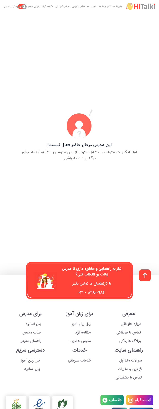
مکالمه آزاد (47, 6)
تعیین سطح (29, 7)
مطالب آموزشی (62, 6)
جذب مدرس (78, 6)
